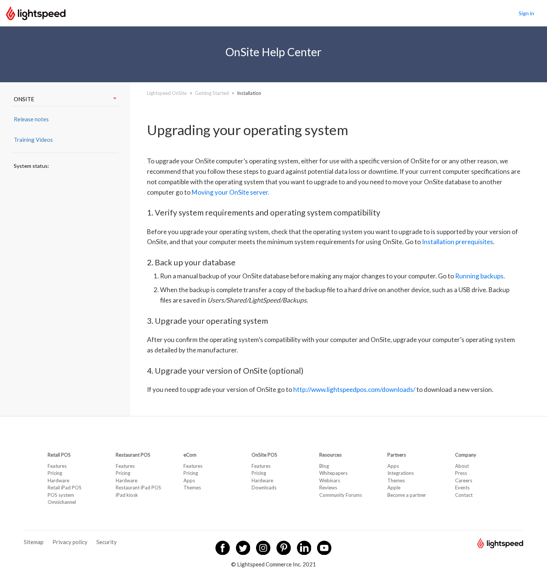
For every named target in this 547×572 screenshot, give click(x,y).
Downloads (264, 487)
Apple (393, 487)
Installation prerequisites (457, 242)
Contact (464, 495)
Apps (189, 480)
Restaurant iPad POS (138, 487)
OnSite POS (264, 455)
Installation (249, 93)
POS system (61, 495)
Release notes (31, 119)
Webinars (329, 480)
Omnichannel (62, 502)
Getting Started (212, 93)
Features (57, 466)
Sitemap (34, 542)
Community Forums (340, 495)
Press (461, 473)
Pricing (55, 473)
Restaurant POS (133, 455)
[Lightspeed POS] (500, 546)
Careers (463, 480)
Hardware (58, 480)
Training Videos (33, 139)
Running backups (479, 276)
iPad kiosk (127, 495)
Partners (396, 455)
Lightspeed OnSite (167, 93)
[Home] (36, 12)
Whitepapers (333, 473)
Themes (192, 487)
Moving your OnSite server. (230, 192)
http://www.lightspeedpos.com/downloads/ (354, 389)
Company (465, 455)
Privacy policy (69, 542)
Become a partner (406, 495)
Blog (324, 466)
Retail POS (59, 455)
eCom (189, 455)
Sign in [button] (526, 13)
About (462, 466)
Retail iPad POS (64, 487)
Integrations (400, 473)
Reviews (328, 487)
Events (462, 487)
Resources (330, 455)
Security (106, 542)
